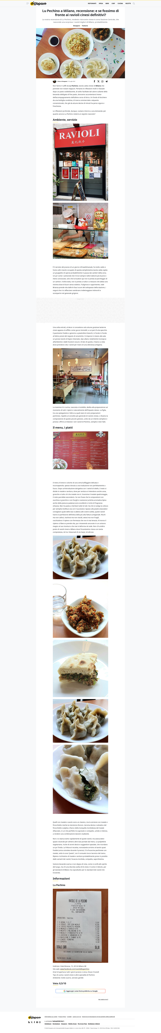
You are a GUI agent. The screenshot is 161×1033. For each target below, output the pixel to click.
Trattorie (85, 26)
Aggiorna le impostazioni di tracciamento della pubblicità (98, 1016)
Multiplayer (48, 1024)
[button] (94, 81)
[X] (32, 1022)
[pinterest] (37, 1022)
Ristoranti (92, 3)
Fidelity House (72, 1024)
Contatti (69, 1016)
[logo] (38, 3)
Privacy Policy (62, 1016)
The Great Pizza (82, 1024)
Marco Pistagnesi (62, 81)
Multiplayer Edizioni (94, 1024)
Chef (113, 3)
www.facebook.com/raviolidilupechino (74, 969)
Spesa (101, 3)
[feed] (29, 1022)
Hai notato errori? (103, 999)
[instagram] (40, 1022)
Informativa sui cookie (51, 1016)
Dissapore (76, 26)
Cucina (120, 3)
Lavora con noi (77, 1016)
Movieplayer (56, 1024)
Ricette (128, 3)
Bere (107, 3)
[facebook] (34, 1022)
